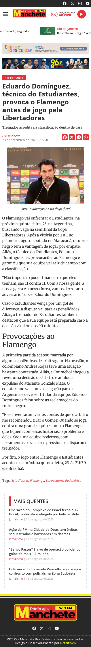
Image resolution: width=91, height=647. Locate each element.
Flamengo (37, 480)
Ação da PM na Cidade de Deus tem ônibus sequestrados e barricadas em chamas (43, 531)
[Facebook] (64, 3)
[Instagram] (80, 3)
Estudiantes (19, 480)
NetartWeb (68, 643)
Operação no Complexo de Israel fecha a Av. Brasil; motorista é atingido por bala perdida (44, 512)
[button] (45, 48)
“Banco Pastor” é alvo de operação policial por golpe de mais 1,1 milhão (45, 551)
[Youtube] (87, 3)
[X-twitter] (72, 3)
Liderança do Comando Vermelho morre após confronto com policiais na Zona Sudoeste (45, 571)
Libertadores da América (63, 480)
